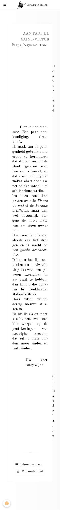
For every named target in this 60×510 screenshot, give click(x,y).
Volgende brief (31, 471)
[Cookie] (6, 503)
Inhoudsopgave (30, 464)
